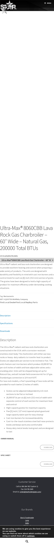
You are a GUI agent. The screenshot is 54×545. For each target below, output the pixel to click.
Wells (27, 523)
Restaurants (9, 296)
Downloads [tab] (5, 331)
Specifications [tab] (6, 323)
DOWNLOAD (48, 447)
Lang (27, 520)
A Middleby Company (19, 299)
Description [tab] (5, 315)
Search (27, 541)
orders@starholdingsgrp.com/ (30, 492)
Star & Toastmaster (27, 518)
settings (30, 536)
